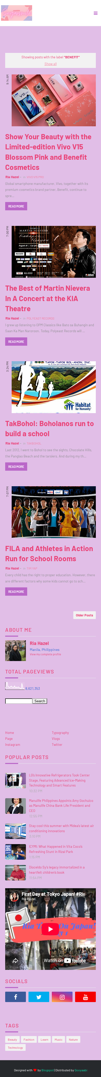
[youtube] (85, 997)
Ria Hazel (12, 177)
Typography (60, 733)
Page (9, 738)
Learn (44, 1039)
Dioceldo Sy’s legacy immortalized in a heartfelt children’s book (57, 869)
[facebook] (15, 997)
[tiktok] (15, 1010)
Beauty (12, 1039)
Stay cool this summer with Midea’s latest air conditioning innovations (61, 828)
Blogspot (47, 1070)
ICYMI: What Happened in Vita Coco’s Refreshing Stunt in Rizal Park (55, 849)
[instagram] (62, 997)
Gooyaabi (81, 1070)
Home (9, 733)
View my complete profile (45, 654)
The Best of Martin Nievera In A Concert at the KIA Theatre (47, 297)
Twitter (57, 744)
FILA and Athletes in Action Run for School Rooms (49, 553)
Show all (51, 64)
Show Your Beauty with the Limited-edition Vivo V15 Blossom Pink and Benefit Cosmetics (48, 151)
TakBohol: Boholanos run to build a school (49, 428)
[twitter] (38, 997)
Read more (16, 206)
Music (58, 1039)
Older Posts (84, 615)
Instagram (12, 744)
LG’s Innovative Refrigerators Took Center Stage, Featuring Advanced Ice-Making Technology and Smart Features (59, 780)
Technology (15, 1047)
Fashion (29, 1039)
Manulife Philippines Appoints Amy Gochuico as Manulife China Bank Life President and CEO (61, 805)
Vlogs (56, 738)
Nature (73, 1039)
